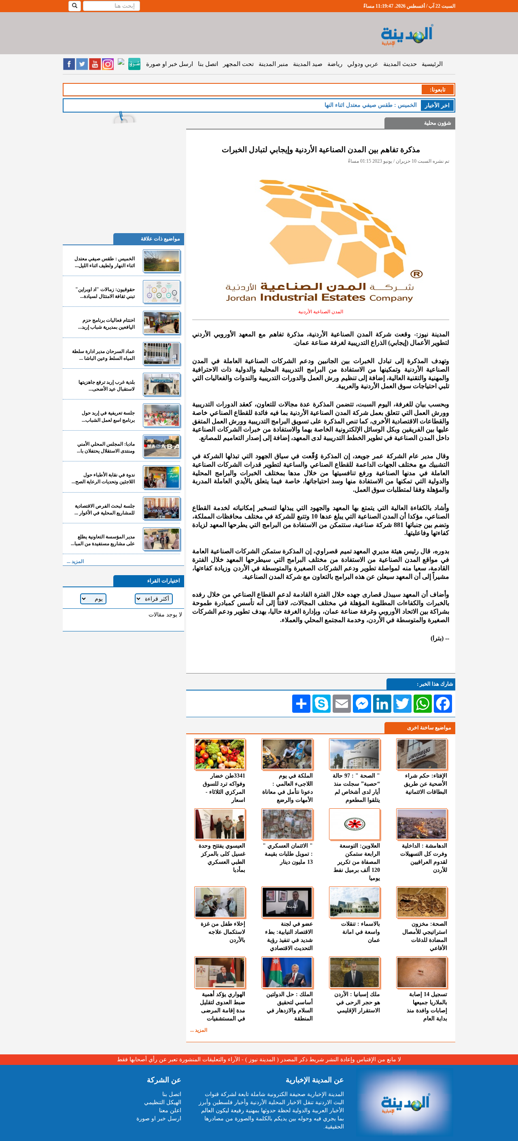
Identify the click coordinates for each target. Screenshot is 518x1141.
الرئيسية (432, 64)
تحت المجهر (238, 64)
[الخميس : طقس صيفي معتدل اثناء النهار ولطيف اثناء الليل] (161, 260)
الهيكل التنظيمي (162, 1102)
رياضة (334, 64)
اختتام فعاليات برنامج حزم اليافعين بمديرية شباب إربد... (106, 323)
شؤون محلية (437, 123)
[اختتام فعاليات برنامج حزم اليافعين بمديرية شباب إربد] (161, 322)
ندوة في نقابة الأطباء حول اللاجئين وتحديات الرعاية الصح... (103, 478)
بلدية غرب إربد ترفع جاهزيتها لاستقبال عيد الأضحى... (107, 385)
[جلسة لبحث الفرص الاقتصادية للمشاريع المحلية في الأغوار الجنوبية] (161, 508)
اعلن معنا (170, 1110)
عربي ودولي (362, 64)
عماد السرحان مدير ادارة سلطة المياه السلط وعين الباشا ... (103, 354)
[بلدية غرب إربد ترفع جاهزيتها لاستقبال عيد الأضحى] (161, 384)
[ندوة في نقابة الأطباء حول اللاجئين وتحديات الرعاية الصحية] (161, 477)
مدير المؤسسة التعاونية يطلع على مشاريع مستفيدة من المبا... (103, 540)
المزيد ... (198, 1030)
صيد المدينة (308, 64)
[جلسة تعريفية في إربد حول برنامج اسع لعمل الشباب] (161, 415)
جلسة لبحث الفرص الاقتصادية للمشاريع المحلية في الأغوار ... (104, 509)
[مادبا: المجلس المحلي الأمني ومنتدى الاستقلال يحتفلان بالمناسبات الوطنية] (161, 446)
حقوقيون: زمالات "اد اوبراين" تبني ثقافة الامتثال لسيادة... (105, 293)
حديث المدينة (400, 64)
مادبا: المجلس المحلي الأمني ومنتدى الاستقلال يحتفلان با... (106, 447)
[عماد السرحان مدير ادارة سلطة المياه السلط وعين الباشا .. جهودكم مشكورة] (161, 353)
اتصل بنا (208, 64)
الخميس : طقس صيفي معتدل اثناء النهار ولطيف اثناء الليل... (104, 262)
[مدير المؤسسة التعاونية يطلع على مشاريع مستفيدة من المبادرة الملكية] (161, 538)
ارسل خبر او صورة (169, 64)
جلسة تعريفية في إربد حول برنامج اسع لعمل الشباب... (108, 416)
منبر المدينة (273, 64)
